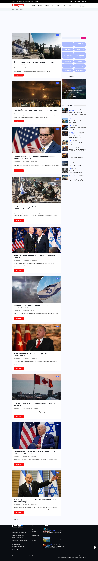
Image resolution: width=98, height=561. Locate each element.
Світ (53, 5)
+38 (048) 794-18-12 (17, 544)
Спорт (58, 5)
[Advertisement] (49, 20)
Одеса (33, 5)
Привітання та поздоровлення (80, 55)
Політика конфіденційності (35, 534)
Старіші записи (15, 519)
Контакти (34, 540)
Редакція (34, 531)
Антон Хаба (17, 67)
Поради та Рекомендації (68, 55)
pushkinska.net (82, 558)
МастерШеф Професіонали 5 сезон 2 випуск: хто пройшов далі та (77, 114)
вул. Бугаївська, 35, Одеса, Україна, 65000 (19, 541)
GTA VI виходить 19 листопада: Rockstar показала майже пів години (76, 157)
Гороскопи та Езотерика (68, 44)
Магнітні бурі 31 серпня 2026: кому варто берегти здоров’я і (57, 547)
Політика (40, 5)
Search (83, 38)
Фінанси (47, 5)
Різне (69, 5)
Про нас (33, 529)
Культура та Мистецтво (80, 44)
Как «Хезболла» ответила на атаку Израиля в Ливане (35, 110)
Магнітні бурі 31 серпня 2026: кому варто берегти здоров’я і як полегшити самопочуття (73, 92)
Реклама (34, 538)
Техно (63, 5)
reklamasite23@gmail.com (18, 546)
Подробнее (18, 75)
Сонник (68, 66)
